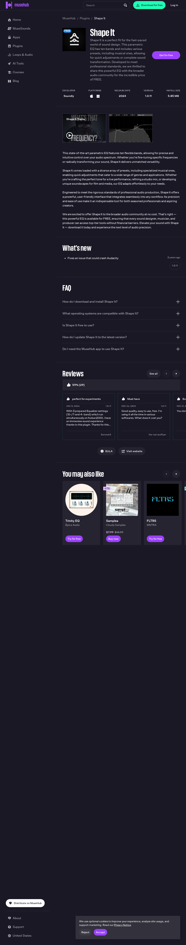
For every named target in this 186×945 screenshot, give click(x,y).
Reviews (73, 374)
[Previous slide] (166, 374)
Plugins (85, 18)
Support (18, 927)
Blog (16, 81)
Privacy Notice (122, 924)
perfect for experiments (86, 398)
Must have (133, 398)
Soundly (69, 95)
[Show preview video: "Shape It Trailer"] (69, 135)
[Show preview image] (131, 128)
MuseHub (69, 18)
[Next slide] (176, 374)
